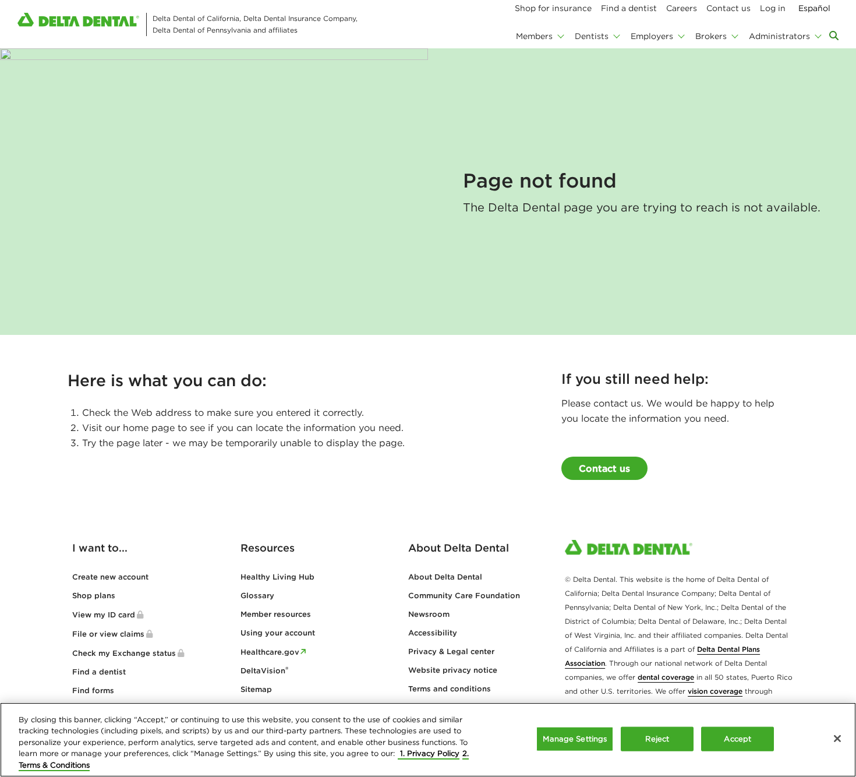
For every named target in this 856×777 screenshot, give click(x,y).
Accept (737, 739)
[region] (428, 739)
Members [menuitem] (534, 36)
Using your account (277, 633)
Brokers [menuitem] (711, 36)
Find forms (93, 690)
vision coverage (715, 691)
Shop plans (93, 596)
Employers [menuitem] (652, 36)
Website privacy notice (452, 670)
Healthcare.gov (269, 652)
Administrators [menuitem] (779, 36)
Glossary (257, 596)
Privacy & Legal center (451, 651)
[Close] (837, 738)
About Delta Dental (445, 577)
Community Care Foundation (464, 596)
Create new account (110, 577)
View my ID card (103, 615)
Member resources (275, 614)
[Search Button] (834, 35)
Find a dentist (99, 672)
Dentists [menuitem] (592, 36)
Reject (657, 739)
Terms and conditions (449, 689)
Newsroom (429, 614)
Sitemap (256, 689)
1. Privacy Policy (428, 754)
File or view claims (108, 634)
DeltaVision (264, 671)
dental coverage (666, 677)
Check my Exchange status (124, 653)
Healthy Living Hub (277, 577)
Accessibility (432, 633)
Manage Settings (575, 739)
